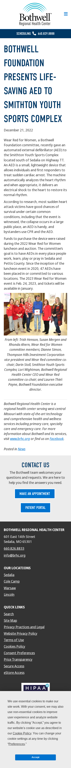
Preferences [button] (17, 744)
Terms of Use (14, 640)
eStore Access (14, 672)
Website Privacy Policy (20, 633)
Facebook (57, 438)
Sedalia (9, 574)
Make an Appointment (35, 494)
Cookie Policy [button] (22, 733)
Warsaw (10, 588)
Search (9, 614)
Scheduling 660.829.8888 (35, 34)
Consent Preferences (19, 653)
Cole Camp (12, 581)
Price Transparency (18, 659)
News (21, 449)
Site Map (10, 620)
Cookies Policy (14, 646)
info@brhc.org (14, 555)
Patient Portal (35, 507)
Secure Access (14, 666)
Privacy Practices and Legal (24, 627)
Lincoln (9, 594)
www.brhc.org (20, 438)
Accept (35, 757)
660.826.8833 (14, 548)
